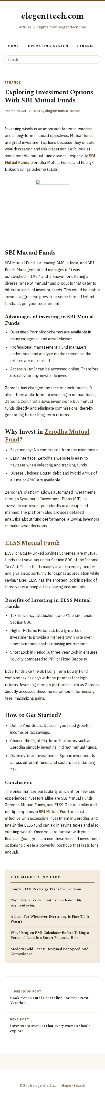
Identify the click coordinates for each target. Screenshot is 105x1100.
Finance (86, 46)
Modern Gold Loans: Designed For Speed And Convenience (49, 952)
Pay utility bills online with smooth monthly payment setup (46, 903)
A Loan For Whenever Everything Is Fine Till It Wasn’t (49, 919)
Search (79, 1085)
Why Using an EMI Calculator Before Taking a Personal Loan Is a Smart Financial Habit (49, 935)
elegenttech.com (52, 16)
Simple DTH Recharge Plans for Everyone (46, 889)
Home (13, 46)
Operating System (48, 46)
